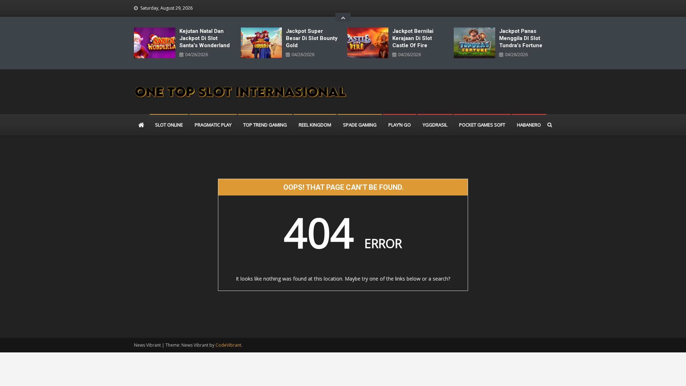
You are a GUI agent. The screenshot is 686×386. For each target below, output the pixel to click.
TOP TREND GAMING (265, 125)
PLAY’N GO (399, 125)
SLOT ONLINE (169, 125)
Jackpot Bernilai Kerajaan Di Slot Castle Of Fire (412, 38)
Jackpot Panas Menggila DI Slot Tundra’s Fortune (520, 38)
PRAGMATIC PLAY (213, 125)
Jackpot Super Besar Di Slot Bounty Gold (312, 38)
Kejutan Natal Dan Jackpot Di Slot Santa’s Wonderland (204, 38)
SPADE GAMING (360, 125)
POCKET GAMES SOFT (482, 125)
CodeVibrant (228, 345)
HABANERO (529, 125)
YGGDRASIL (435, 125)
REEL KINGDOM (315, 125)
